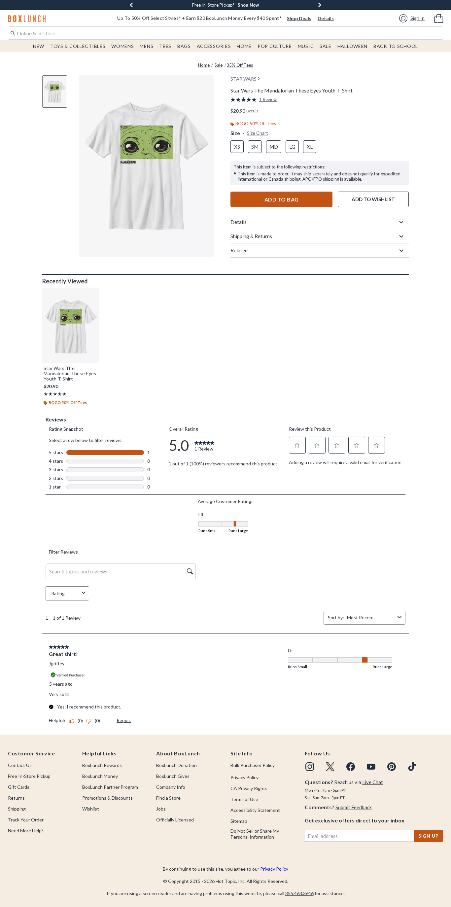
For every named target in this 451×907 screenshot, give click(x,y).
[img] (310, 767)
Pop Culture (275, 46)
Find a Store (168, 798)
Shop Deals (299, 18)
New (38, 46)
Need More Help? (26, 830)
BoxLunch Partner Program (110, 787)
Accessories (214, 46)
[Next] (320, 5)
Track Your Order (26, 819)
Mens (146, 46)
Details (326, 18)
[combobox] (225, 33)
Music (306, 46)
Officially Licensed (175, 819)
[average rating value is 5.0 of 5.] (244, 99)
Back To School (395, 46)
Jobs (161, 809)
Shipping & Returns (251, 236)
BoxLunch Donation (176, 765)
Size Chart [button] (257, 133)
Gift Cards (18, 787)
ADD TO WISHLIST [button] (373, 199)
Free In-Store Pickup (29, 776)
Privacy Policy (244, 777)
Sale (325, 46)
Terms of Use (244, 799)
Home (244, 46)
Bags (184, 46)
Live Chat (372, 782)
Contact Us (20, 765)
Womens (122, 46)
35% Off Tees (239, 65)
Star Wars (243, 79)
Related (239, 250)
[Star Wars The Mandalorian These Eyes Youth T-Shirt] (70, 325)
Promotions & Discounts (107, 798)
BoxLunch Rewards (102, 765)
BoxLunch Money (100, 776)
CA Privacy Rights (248, 788)
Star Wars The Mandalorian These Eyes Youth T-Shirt (70, 373)
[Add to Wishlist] (92, 294)
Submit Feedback (353, 807)
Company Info (170, 787)
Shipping (17, 809)
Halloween (352, 46)
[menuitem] (438, 17)
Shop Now (248, 5)
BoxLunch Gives (173, 776)
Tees (165, 46)
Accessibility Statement (255, 810)
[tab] (57, 95)
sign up (428, 836)
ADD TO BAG (281, 199)
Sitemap (238, 821)
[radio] (237, 146)
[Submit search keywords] (13, 32)
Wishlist (90, 809)
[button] (413, 18)
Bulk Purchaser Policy (252, 765)
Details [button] (252, 110)
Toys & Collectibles (78, 46)
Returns (16, 798)
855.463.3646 (299, 893)
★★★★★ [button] (55, 394)
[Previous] (131, 5)
